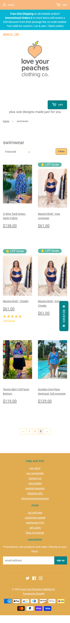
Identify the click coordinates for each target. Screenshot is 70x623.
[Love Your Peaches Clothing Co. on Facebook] (34, 578)
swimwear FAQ (35, 522)
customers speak (35, 517)
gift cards (35, 527)
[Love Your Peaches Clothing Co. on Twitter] (28, 578)
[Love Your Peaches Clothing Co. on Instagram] (41, 578)
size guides (35, 483)
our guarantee (35, 473)
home (6, 121)
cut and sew (35, 512)
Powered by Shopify (34, 593)
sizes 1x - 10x (11, 34)
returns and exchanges (35, 498)
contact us (35, 478)
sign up (61, 560)
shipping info (35, 493)
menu (11, 4)
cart (60, 104)
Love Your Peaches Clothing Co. (37, 589)
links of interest (35, 532)
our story (35, 468)
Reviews (64, 316)
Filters (61, 151)
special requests (35, 488)
